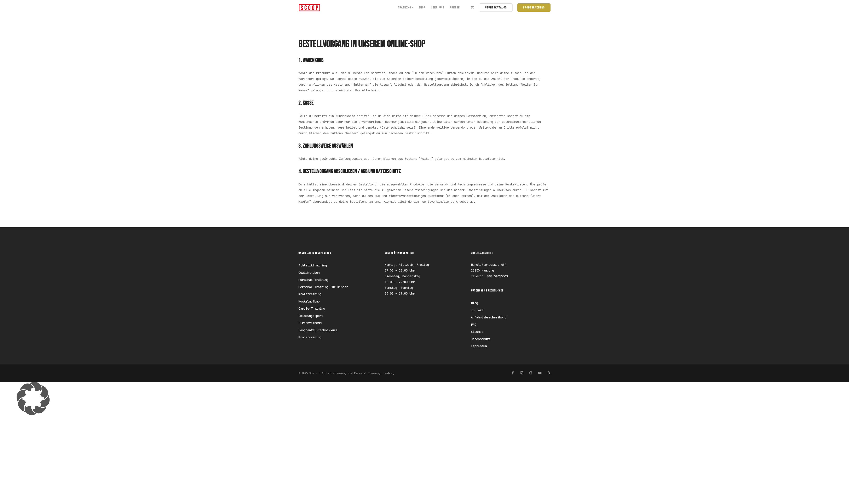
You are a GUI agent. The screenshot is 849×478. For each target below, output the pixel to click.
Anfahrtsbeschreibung (488, 317)
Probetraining (309, 337)
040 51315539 (497, 276)
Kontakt (477, 310)
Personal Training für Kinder (323, 287)
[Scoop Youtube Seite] (539, 373)
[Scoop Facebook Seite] (512, 373)
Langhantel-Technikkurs (317, 330)
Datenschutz (480, 339)
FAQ (473, 325)
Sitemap (477, 332)
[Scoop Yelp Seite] (549, 373)
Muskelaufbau (309, 301)
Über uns (437, 7)
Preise (455, 7)
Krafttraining (309, 294)
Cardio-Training (311, 308)
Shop (422, 7)
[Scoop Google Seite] (530, 373)
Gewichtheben (309, 273)
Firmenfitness (309, 323)
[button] (424, 398)
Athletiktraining (312, 265)
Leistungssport (310, 316)
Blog (474, 303)
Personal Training (313, 280)
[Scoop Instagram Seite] (521, 373)
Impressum (479, 346)
